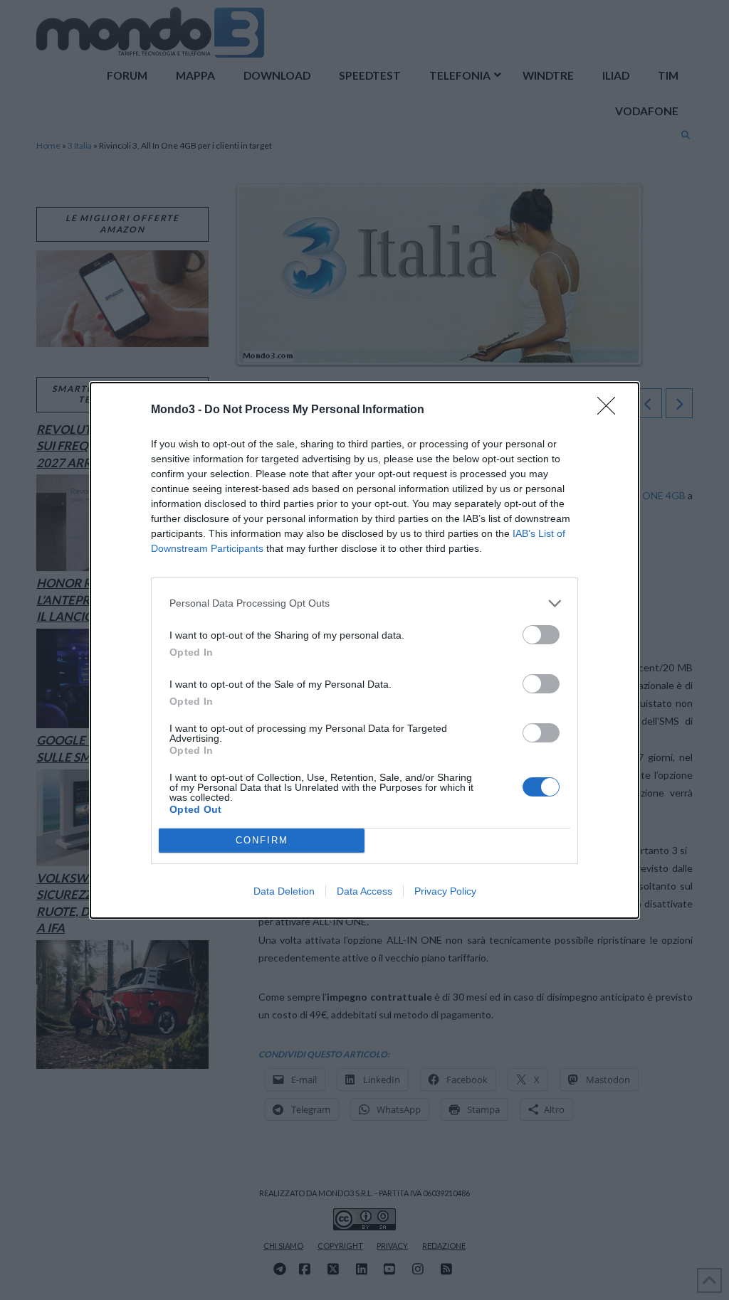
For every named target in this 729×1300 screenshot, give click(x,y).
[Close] (610, 410)
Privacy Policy (445, 891)
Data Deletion (284, 891)
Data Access (364, 891)
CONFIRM (262, 840)
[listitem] (364, 603)
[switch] (541, 634)
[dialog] (364, 650)
